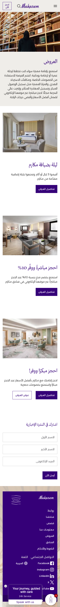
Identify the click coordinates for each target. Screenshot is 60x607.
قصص (50, 523)
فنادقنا (50, 516)
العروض (49, 535)
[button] (30, 5)
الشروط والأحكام (45, 548)
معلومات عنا (47, 529)
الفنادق (50, 542)
